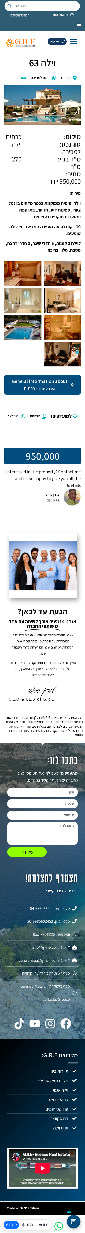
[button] (73, 41)
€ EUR (11, 1225)
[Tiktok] (19, 1023)
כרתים (65, 77)
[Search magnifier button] (9, 6)
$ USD (27, 1225)
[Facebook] (65, 1023)
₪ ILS (43, 1225)
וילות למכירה (40, 77)
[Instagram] (50, 1023)
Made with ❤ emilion (23, 1208)
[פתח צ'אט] (73, 1221)
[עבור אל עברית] (79, 24)
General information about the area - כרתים (39, 384)
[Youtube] (34, 1023)
